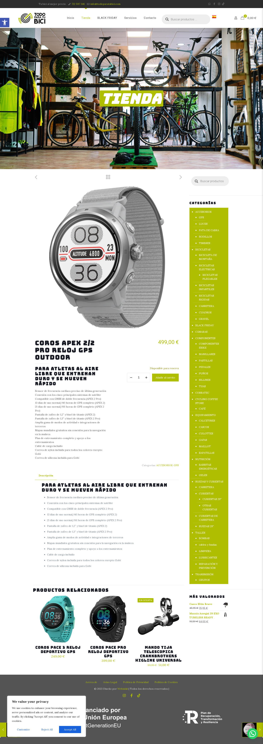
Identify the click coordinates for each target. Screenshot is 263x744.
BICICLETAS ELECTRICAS (207, 267)
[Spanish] (214, 18)
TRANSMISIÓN (204, 574)
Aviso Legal (110, 682)
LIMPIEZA (205, 551)
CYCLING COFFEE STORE (206, 401)
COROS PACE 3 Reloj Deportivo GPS (58, 649)
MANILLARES (207, 354)
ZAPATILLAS (206, 452)
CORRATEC (202, 392)
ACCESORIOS (164, 465)
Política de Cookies (166, 682)
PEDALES (204, 367)
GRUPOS (204, 580)
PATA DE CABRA (209, 230)
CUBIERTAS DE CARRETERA (208, 517)
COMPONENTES (205, 338)
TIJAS (202, 386)
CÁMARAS (201, 331)
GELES (203, 475)
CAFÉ (202, 408)
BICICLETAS (202, 249)
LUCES (203, 223)
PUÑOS (203, 373)
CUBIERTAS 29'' (212, 499)
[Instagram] (219, 4)
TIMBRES (204, 243)
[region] (46, 716)
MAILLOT (205, 446)
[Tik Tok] (223, 4)
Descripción (46, 475)
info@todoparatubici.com (105, 4)
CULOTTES (206, 433)
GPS (176, 465)
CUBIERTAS (206, 493)
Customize (23, 729)
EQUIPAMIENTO (205, 415)
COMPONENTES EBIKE (209, 345)
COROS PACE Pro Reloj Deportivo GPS (108, 651)
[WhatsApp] (209, 4)
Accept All (70, 729)
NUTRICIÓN (202, 459)
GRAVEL (204, 319)
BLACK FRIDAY (204, 325)
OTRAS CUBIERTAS (210, 507)
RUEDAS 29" (206, 526)
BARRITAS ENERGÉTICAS (208, 466)
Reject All (47, 729)
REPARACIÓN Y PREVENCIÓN (208, 566)
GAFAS (203, 440)
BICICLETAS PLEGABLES (210, 276)
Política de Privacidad (135, 682)
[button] (4, 22)
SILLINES (204, 379)
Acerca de (91, 682)
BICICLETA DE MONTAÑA (208, 257)
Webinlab (122, 688)
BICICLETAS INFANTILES (206, 287)
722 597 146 (78, 4)
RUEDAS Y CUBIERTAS (209, 481)
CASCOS (204, 427)
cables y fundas (208, 544)
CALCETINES (207, 420)
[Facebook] (214, 4)
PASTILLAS (206, 360)
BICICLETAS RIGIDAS (206, 297)
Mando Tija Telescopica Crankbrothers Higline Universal (158, 654)
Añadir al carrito (165, 377)
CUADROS (205, 312)
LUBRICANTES (208, 557)
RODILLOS (205, 236)
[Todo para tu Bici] (31, 18)
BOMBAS (204, 538)
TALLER (200, 532)
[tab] (46, 476)
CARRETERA (206, 306)
